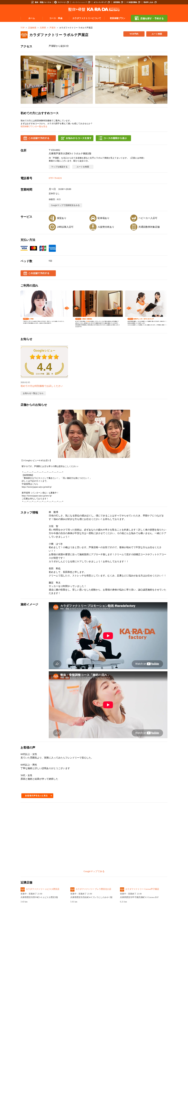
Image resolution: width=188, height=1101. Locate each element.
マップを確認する (59, 167)
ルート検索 (157, 34)
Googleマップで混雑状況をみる (65, 205)
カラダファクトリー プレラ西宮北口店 (93, 889)
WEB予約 (134, 34)
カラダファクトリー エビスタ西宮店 (42, 889)
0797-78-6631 (55, 178)
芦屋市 (52, 28)
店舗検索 (32, 28)
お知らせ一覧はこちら (33, 393)
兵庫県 (43, 28)
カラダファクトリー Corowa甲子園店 (142, 889)
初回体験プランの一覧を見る (34, 126)
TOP (23, 28)
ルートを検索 (83, 167)
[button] (57, 80)
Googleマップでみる (94, 871)
